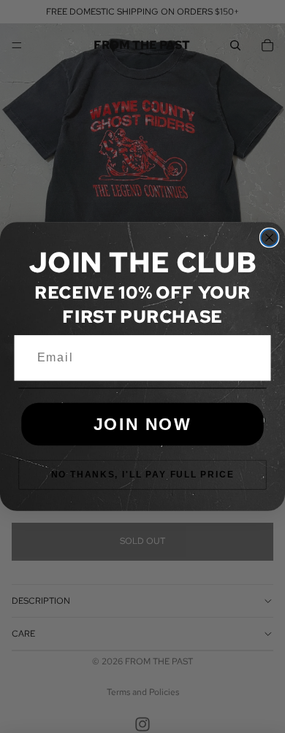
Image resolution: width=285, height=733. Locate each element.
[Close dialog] (269, 237)
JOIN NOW (143, 423)
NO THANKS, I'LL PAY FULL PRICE (143, 474)
